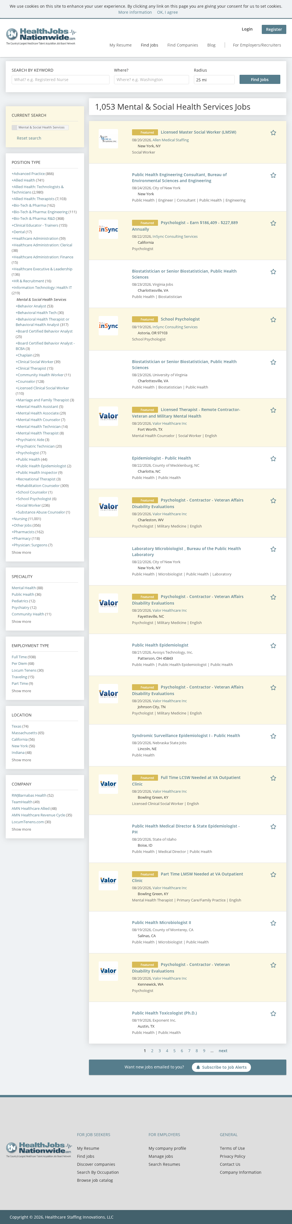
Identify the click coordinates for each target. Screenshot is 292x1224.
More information (135, 12)
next (223, 1050)
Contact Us (230, 1164)
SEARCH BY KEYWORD (32, 70)
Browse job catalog (95, 1180)
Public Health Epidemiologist (160, 645)
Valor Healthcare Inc (170, 423)
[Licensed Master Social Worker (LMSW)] (108, 138)
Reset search (29, 138)
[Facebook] (10, 1169)
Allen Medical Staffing (171, 140)
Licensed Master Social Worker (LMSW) (198, 132)
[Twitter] (19, 1169)
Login (247, 29)
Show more (21, 552)
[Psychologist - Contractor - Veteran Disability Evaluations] (108, 970)
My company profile (167, 1148)
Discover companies (96, 1164)
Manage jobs (161, 1156)
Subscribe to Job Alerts (224, 1067)
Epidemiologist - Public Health (161, 458)
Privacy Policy (232, 1156)
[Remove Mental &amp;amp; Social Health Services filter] (14, 299)
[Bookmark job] (274, 132)
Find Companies (182, 45)
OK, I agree (167, 12)
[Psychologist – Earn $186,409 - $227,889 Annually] (108, 228)
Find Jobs (149, 45)
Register (274, 29)
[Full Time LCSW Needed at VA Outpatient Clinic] (108, 783)
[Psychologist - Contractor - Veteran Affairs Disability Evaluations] (108, 506)
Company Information (240, 1172)
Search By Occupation (98, 1172)
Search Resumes (164, 1164)
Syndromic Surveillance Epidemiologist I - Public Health (186, 735)
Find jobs (85, 1156)
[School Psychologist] (108, 325)
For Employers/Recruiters (257, 45)
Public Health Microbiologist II (161, 922)
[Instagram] (37, 1169)
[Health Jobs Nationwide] (41, 36)
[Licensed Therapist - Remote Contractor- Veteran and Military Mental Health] (108, 415)
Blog (211, 45)
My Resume (121, 45)
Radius (200, 70)
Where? (121, 70)
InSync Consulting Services (175, 236)
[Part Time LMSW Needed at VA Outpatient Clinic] (108, 880)
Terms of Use (232, 1148)
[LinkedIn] (29, 1169)
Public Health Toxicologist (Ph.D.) (164, 1013)
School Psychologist (180, 319)
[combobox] (61, 79)
